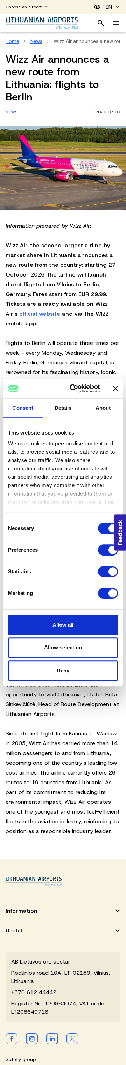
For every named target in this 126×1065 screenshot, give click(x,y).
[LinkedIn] (52, 1038)
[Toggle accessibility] (97, 6)
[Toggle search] (101, 23)
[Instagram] (32, 1038)
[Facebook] (12, 1038)
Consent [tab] (22, 408)
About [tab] (103, 408)
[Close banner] (115, 388)
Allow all (63, 625)
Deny (63, 670)
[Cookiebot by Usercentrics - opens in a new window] (74, 388)
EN (109, 6)
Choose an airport (24, 7)
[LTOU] (34, 881)
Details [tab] (63, 408)
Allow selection (63, 647)
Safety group (21, 1059)
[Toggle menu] (116, 23)
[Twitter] (72, 1038)
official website (39, 313)
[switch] (108, 550)
